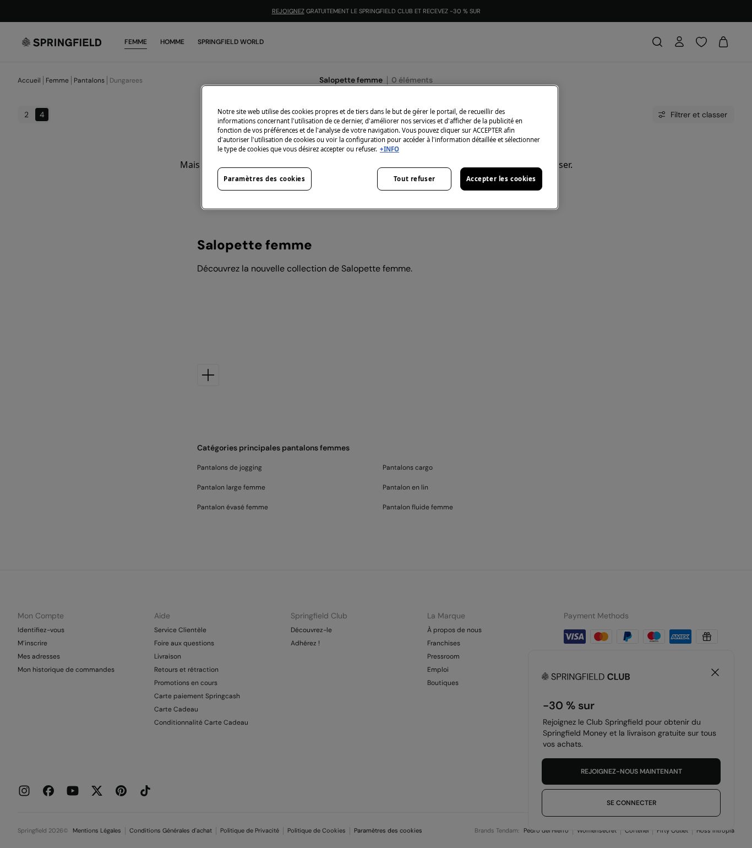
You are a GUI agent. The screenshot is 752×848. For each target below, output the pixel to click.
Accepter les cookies (501, 179)
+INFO (389, 149)
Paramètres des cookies (265, 179)
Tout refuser (414, 179)
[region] (380, 147)
